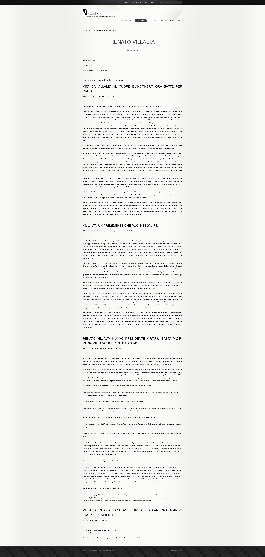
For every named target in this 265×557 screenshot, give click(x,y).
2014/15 (104, 70)
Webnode (179, 550)
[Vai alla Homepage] (90, 12)
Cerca (180, 2)
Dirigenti (102, 30)
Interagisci (175, 21)
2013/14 (97, 70)
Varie (163, 21)
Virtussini (140, 21)
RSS (146, 2)
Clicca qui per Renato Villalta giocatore (104, 80)
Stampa (153, 2)
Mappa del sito (137, 2)
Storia (153, 21)
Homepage (126, 21)
